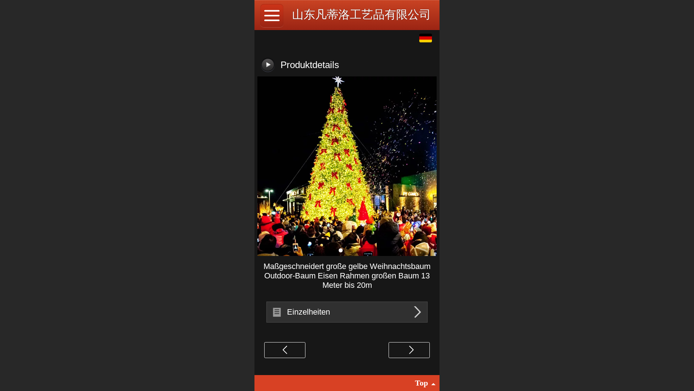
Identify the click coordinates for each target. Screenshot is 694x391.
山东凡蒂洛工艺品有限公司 (361, 14)
